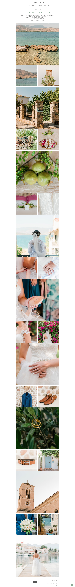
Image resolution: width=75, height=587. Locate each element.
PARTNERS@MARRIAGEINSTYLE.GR (52, 583)
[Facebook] (55, 585)
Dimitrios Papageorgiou (40, 20)
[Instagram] (56, 585)
